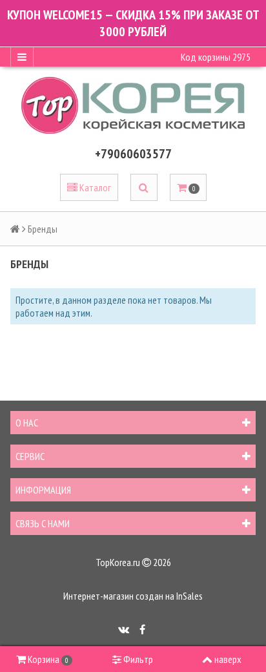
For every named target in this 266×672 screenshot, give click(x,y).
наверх (227, 659)
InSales (189, 595)
